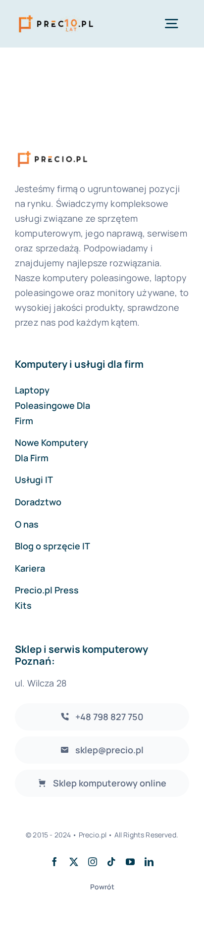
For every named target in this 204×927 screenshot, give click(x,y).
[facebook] (54, 861)
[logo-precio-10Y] (56, 15)
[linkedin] (149, 861)
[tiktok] (111, 861)
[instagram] (92, 861)
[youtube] (130, 861)
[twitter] (73, 861)
